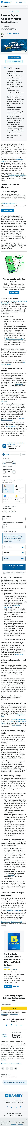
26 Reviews (14, 969)
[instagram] (11, 1068)
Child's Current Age (7, 461)
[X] (16, 1025)
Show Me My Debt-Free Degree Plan (14, 566)
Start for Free (14, 292)
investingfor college (18, 719)
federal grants (18, 654)
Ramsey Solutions (13, 33)
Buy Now (7, 986)
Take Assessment (8, 210)
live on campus (10, 426)
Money (11, 11)
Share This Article (15, 57)
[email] (21, 1025)
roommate (11, 875)
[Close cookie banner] (26, 1120)
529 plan (10, 721)
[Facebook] (6, 1025)
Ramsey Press (15, 1102)
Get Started (5, 1100)
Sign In (21, 2)
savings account (16, 725)
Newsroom (8, 1102)
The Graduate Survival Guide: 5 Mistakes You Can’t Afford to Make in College (13, 959)
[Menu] (25, 2)
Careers (10, 1100)
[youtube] (15, 1068)
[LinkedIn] (11, 1025)
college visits (19, 384)
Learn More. (4, 1060)
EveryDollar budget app (13, 910)
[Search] (17, 2)
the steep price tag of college (17, 175)
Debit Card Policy (10, 1113)
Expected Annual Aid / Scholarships (12, 523)
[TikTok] (11, 1107)
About (21, 1102)
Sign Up (14, 1008)
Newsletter (22, 1100)
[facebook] (2, 1068)
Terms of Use (4, 1014)
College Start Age (7, 469)
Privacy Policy (14, 1014)
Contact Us (16, 1100)
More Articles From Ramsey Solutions (11, 1064)
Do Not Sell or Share (19, 1116)
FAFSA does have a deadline (14, 339)
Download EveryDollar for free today (12, 922)
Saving (17, 11)
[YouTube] (16, 1107)
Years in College (6, 508)
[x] (7, 1068)
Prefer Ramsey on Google (15, 61)
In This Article (5, 6)
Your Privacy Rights (8, 1116)
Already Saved (6, 516)
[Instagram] (20, 1107)
